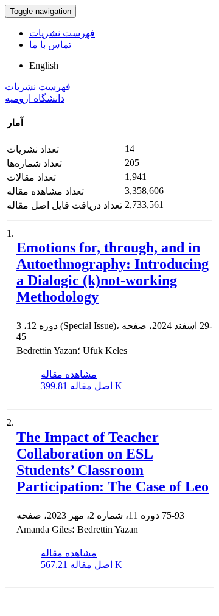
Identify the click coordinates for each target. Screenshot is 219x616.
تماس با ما (50, 45)
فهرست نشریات (62, 33)
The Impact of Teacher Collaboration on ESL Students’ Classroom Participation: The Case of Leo (112, 461)
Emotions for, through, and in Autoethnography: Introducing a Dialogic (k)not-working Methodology (112, 272)
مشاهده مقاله (69, 374)
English (43, 65)
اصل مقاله (81, 386)
